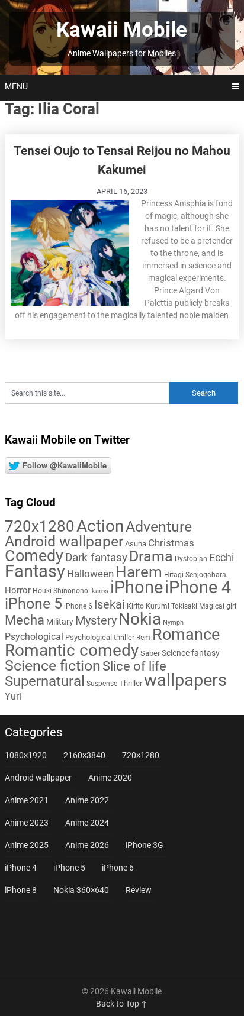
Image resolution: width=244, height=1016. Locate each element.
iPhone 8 (21, 890)
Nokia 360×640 (81, 890)
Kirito (135, 606)
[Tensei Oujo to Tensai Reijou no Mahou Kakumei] (70, 252)
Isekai (109, 604)
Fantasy (35, 571)
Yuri (13, 696)
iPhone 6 (78, 606)
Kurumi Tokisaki (171, 606)
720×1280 (140, 755)
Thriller (130, 683)
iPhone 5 (33, 603)
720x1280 (40, 526)
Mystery (96, 620)
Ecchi (221, 557)
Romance (186, 634)
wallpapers (185, 680)
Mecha (24, 620)
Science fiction (53, 665)
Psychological (34, 636)
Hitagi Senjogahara (195, 575)
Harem (138, 571)
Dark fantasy (96, 557)
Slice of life (134, 666)
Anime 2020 (110, 777)
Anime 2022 (87, 800)
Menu (16, 86)
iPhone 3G (144, 845)
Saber (150, 653)
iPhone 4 (198, 587)
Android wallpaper (64, 541)
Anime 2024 (87, 822)
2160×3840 (84, 755)
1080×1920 (26, 755)
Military (59, 621)
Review (139, 890)
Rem (143, 637)
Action (100, 526)
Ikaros (99, 591)
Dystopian (191, 559)
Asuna (135, 543)
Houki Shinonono (60, 591)
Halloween (90, 574)
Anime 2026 (87, 845)
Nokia (139, 619)
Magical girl (217, 606)
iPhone (136, 587)
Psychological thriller (99, 637)
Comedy (34, 555)
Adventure (159, 526)
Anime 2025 (27, 845)
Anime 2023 (27, 822)
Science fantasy (191, 653)
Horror (18, 590)
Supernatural (45, 681)
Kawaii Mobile (121, 30)
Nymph (173, 622)
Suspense (101, 684)
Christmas (171, 543)
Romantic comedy (72, 650)
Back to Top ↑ (121, 1003)
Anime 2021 (27, 800)
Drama (151, 556)
